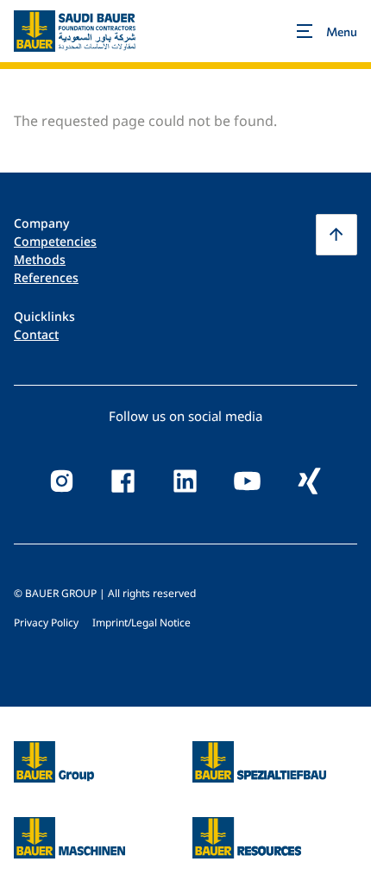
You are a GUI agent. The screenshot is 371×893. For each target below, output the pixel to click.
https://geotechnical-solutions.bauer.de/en (259, 762)
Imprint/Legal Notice (141, 622)
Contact (36, 334)
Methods (40, 259)
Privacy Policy (46, 622)
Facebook (123, 481)
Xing (309, 481)
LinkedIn (185, 481)
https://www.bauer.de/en (54, 751)
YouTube (247, 481)
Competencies (55, 241)
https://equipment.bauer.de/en (69, 827)
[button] (336, 234)
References (46, 277)
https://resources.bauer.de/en (246, 827)
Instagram (61, 481)
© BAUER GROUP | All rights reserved (105, 593)
